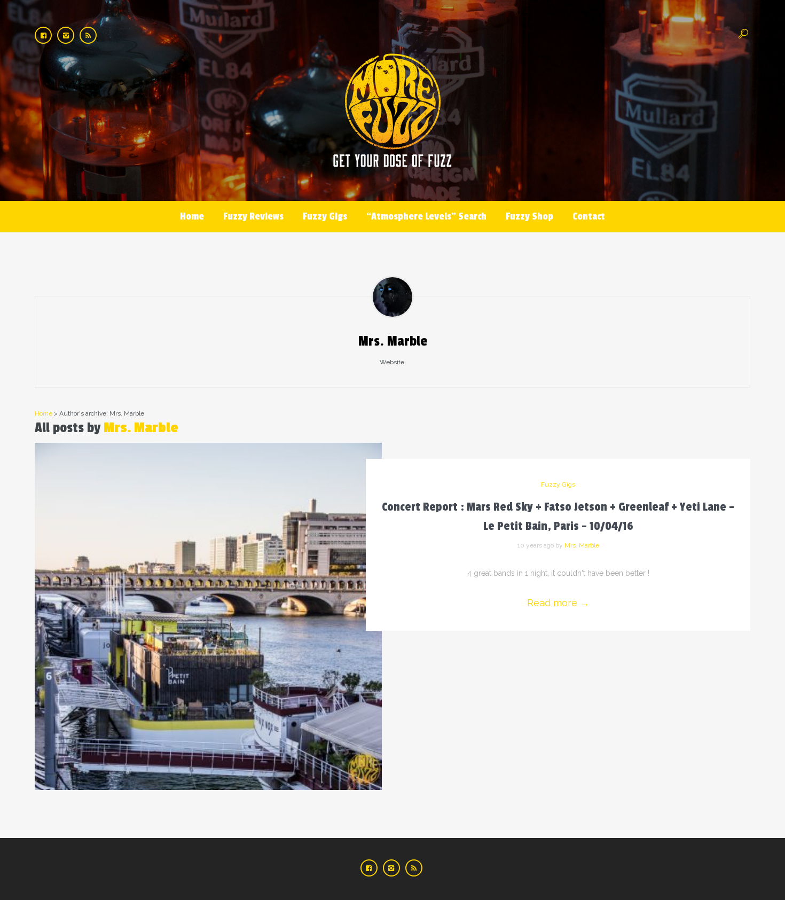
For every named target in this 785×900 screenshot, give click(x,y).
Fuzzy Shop (529, 216)
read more (208, 605)
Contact (588, 216)
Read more (558, 602)
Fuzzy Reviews (253, 216)
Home (192, 216)
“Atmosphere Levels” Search (426, 216)
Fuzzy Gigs (325, 216)
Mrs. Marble (141, 428)
